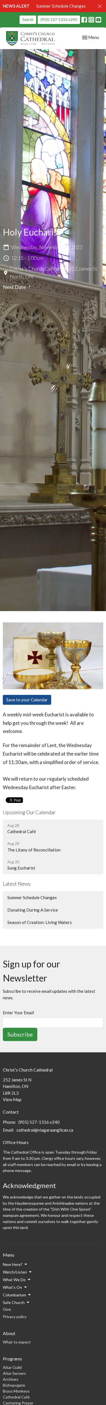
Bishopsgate (14, 1385)
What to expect (17, 1342)
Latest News (17, 884)
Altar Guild (12, 1367)
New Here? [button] (12, 1264)
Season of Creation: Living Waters (39, 922)
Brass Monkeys (16, 1391)
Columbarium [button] (14, 1294)
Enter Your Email (18, 1012)
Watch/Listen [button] (15, 1272)
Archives (10, 1379)
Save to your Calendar (27, 699)
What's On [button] (12, 1287)
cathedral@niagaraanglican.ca (44, 1129)
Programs (12, 1358)
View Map (12, 1099)
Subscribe (20, 1034)
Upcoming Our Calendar (29, 812)
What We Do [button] (14, 1279)
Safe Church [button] (14, 1302)
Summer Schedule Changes (61, 5)
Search (27, 19)
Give (7, 1309)
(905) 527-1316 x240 (58, 19)
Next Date (15, 287)
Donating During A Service (32, 909)
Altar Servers (14, 1373)
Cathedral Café (16, 1397)
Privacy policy (15, 1316)
